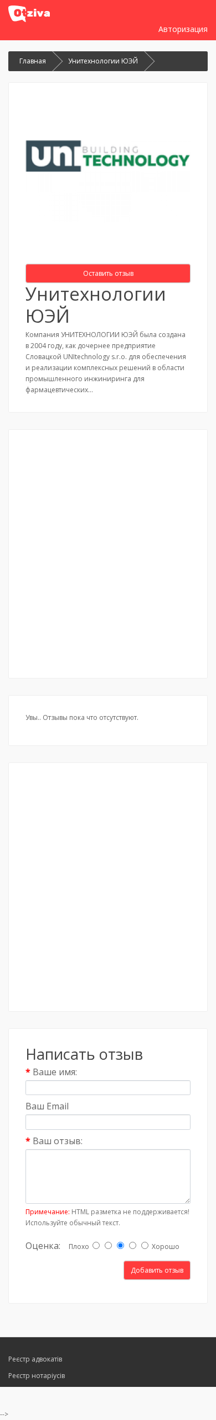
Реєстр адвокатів (35, 1359)
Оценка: (42, 1245)
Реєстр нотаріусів (36, 1375)
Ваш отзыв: (58, 1140)
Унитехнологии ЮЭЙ (103, 61)
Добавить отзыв (157, 1270)
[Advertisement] (108, 553)
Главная (32, 61)
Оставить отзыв (108, 273)
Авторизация (183, 29)
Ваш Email (47, 1106)
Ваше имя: (55, 1071)
